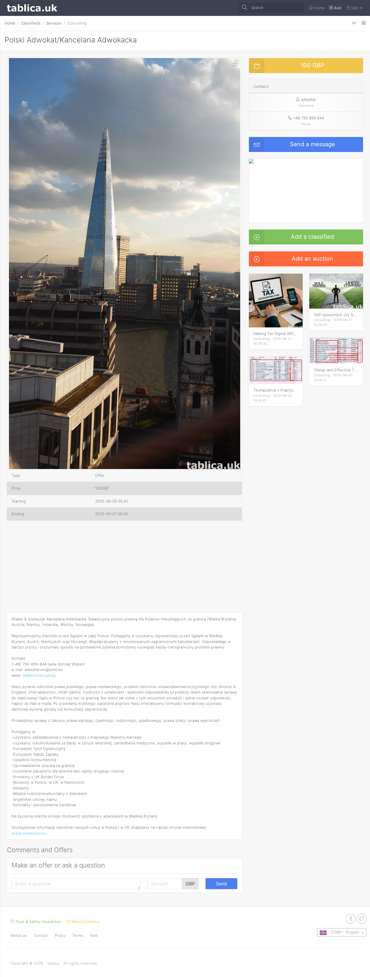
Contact (41, 935)
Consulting (77, 23)
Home (10, 23)
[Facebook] (351, 919)
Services (54, 23)
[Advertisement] (124, 567)
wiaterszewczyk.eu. (29, 833)
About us (18, 935)
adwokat (308, 99)
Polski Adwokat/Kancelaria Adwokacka (71, 39)
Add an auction (312, 258)
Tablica (53, 963)
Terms (77, 935)
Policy (60, 935)
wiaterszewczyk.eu (39, 675)
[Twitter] (362, 919)
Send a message (312, 144)
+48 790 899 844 (308, 118)
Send (221, 884)
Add (93, 935)
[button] (235, 63)
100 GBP (312, 65)
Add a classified (312, 236)
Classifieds (30, 23)
